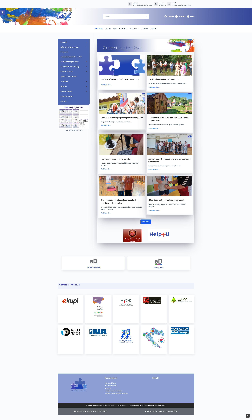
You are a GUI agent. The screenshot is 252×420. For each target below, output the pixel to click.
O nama (108, 29)
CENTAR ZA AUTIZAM (100, 411)
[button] (2, 12)
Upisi (115, 29)
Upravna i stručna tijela (68, 77)
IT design (166, 411)
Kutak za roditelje (67, 96)
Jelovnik (144, 29)
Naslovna (99, 29)
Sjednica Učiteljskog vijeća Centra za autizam (120, 79)
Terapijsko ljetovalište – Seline (71, 57)
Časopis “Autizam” (67, 72)
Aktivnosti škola (110, 383)
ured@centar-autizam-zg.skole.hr (182, 5)
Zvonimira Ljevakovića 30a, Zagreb (142, 5)
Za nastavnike (93, 267)
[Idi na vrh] (248, 416)
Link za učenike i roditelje (113, 391)
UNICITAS (174, 411)
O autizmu (123, 29)
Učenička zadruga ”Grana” (70, 62)
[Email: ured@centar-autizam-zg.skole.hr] (169, 4)
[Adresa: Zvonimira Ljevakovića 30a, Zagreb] (130, 4)
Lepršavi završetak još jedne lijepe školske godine (122, 118)
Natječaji (133, 29)
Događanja (64, 52)
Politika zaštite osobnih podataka (116, 393)
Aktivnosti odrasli (111, 386)
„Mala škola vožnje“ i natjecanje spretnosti (166, 200)
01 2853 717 (162, 5)
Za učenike (158, 268)
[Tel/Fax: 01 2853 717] (156, 4)
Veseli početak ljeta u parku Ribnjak (163, 79)
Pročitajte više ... (106, 85)
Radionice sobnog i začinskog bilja (115, 159)
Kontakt (154, 29)
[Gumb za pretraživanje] (146, 16)
